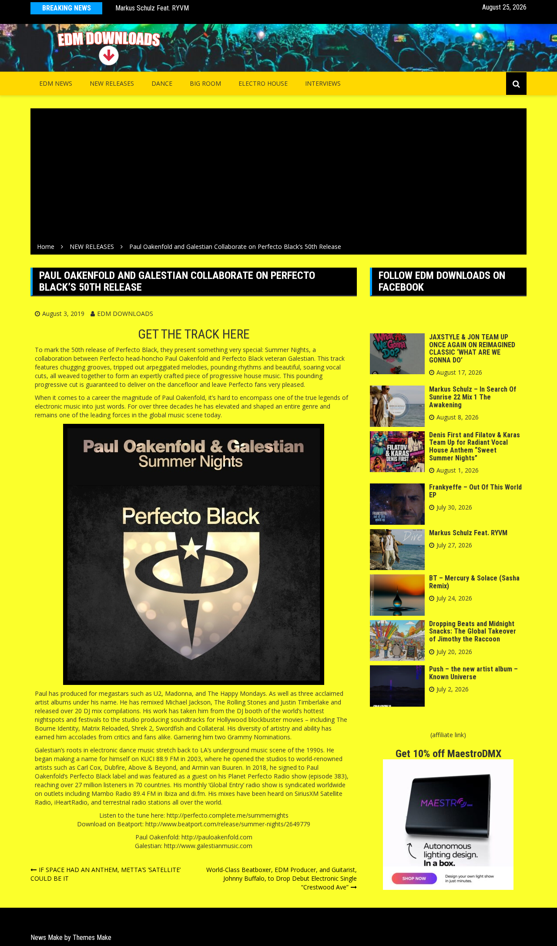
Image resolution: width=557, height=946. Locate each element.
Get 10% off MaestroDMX (448, 754)
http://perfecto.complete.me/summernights (228, 815)
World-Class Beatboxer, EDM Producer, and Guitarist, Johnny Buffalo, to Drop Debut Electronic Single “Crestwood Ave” (281, 878)
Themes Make (92, 937)
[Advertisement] (278, 177)
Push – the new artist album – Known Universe (473, 673)
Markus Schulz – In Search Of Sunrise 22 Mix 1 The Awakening (472, 397)
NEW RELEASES (112, 83)
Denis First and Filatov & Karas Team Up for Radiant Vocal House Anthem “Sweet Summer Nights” (474, 446)
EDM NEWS (55, 83)
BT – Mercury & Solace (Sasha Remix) (474, 582)
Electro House (263, 83)
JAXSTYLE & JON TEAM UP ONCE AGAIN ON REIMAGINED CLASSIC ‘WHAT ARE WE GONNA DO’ (472, 348)
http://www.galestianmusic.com (208, 846)
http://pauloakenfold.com (216, 837)
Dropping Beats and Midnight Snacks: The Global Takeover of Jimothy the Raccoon (472, 631)
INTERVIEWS (323, 83)
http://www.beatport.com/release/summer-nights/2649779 (227, 824)
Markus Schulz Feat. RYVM (152, 8)
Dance (161, 83)
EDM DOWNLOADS (125, 313)
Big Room (205, 83)
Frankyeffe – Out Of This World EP (475, 491)
